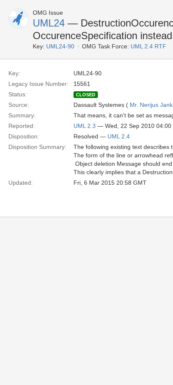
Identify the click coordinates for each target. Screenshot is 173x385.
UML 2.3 (84, 125)
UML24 (49, 23)
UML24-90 (60, 46)
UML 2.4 (118, 136)
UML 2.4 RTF (148, 46)
